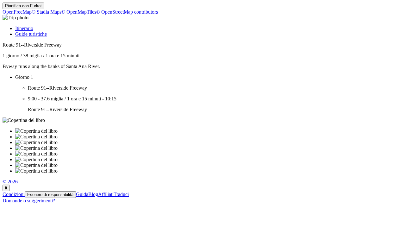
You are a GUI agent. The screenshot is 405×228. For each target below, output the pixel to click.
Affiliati (106, 194)
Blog (93, 194)
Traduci (121, 194)
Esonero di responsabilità (50, 194)
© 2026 (10, 181)
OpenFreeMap (17, 12)
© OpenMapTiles (78, 12)
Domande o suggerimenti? (29, 200)
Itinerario (24, 28)
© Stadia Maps (46, 12)
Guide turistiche (31, 34)
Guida (82, 194)
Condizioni (14, 194)
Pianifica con (23, 5)
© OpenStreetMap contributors (127, 12)
